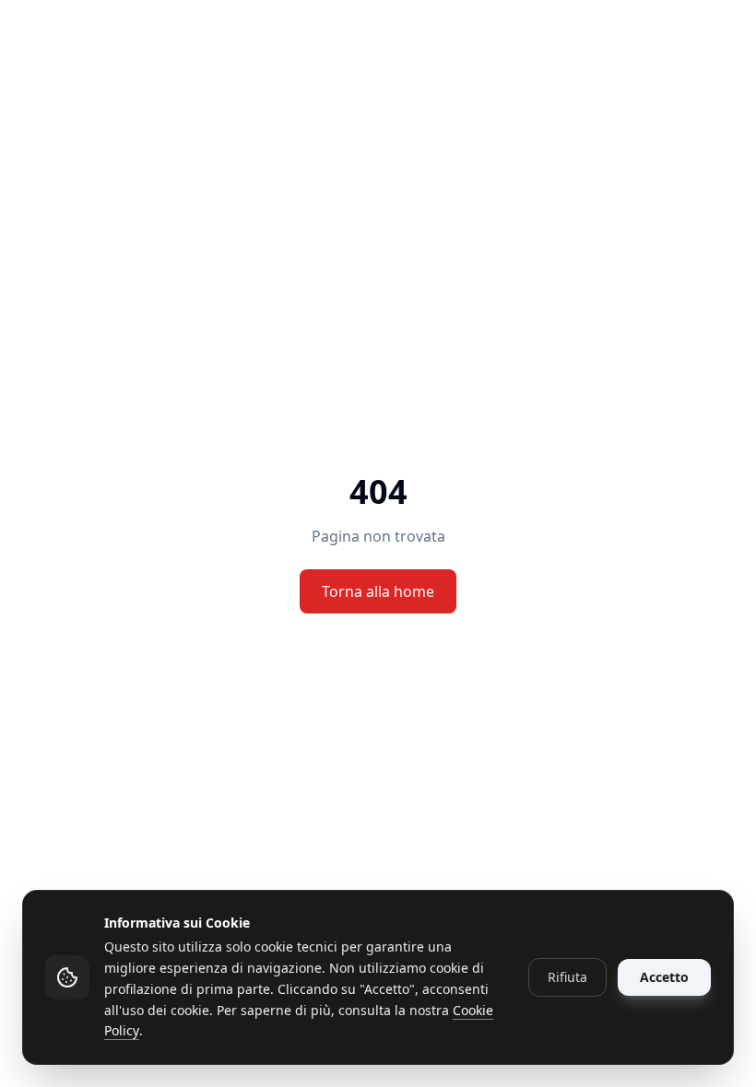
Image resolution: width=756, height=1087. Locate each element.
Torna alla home (378, 591)
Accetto (664, 977)
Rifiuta (567, 977)
